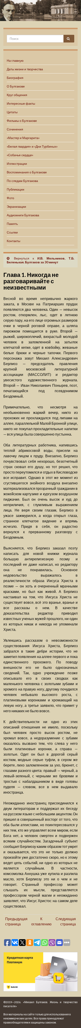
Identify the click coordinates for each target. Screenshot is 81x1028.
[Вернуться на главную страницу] (40, 10)
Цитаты (12, 112)
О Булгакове (16, 86)
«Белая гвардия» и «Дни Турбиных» (32, 146)
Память (12, 224)
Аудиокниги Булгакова (23, 215)
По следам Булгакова (22, 181)
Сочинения (15, 129)
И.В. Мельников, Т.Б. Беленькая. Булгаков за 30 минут (40, 260)
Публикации (15, 189)
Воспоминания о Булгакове (27, 172)
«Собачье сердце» (20, 155)
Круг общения (17, 95)
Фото (10, 198)
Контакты (13, 241)
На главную (15, 60)
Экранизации (16, 206)
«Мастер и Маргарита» (23, 138)
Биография (15, 78)
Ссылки (12, 232)
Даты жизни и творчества (25, 69)
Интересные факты (21, 103)
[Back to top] (70, 1017)
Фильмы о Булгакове (22, 121)
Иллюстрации (17, 163)
